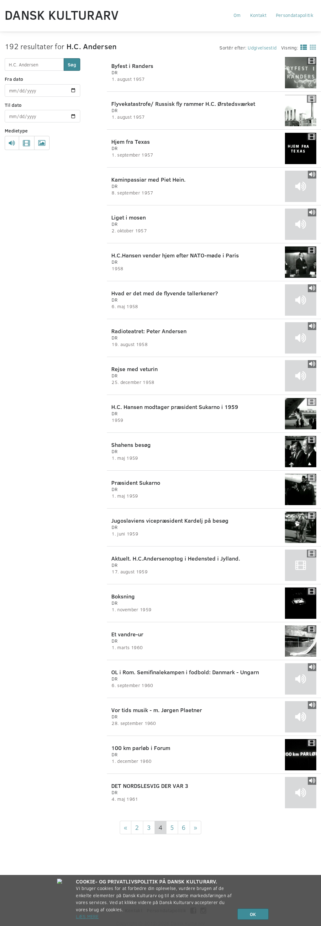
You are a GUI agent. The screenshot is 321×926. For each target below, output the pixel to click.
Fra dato (14, 79)
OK (253, 914)
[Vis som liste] (302, 47)
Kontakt (258, 15)
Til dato (13, 105)
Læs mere (87, 916)
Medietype (16, 130)
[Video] (26, 143)
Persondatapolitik (294, 15)
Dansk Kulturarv (62, 15)
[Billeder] (42, 143)
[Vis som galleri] (311, 47)
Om (237, 15)
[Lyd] (12, 143)
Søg (72, 64)
